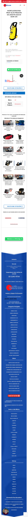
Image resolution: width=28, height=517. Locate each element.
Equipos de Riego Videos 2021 (14, 362)
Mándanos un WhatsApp (14, 239)
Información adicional (10, 93)
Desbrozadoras (14, 329)
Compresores (14, 315)
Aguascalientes (14, 413)
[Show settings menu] (16, 83)
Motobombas (14, 336)
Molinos (14, 346)
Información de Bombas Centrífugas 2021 (14, 365)
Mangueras (14, 334)
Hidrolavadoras (15, 49)
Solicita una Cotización (14, 88)
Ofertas (14, 461)
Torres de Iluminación (14, 353)
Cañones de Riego (14, 325)
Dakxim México (14, 509)
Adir (9, 56)
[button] (20, 24)
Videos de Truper (14, 376)
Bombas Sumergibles (14, 313)
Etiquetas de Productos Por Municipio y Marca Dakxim (14, 505)
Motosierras (14, 348)
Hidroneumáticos (14, 320)
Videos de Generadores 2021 (14, 383)
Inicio (6, 49)
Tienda (9, 49)
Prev (4, 218)
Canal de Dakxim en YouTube (14, 390)
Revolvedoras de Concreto (14, 350)
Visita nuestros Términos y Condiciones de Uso (14, 281)
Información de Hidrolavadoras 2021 (14, 369)
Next (24, 218)
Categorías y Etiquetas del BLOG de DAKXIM (14, 501)
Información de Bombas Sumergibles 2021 (14, 367)
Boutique (8, 303)
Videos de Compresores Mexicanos (14, 381)
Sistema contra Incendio (14, 355)
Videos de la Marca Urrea (14, 386)
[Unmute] (13, 83)
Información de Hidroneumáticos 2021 (14, 372)
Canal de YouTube (13, 396)
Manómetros (14, 343)
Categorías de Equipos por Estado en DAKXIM (14, 507)
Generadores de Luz (14, 317)
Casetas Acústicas (14, 327)
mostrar (9, 62)
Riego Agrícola (14, 341)
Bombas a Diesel (14, 310)
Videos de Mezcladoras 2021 (14, 388)
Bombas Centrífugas (14, 322)
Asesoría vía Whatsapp (14, 69)
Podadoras (14, 339)
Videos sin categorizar (14, 379)
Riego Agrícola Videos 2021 (14, 374)
